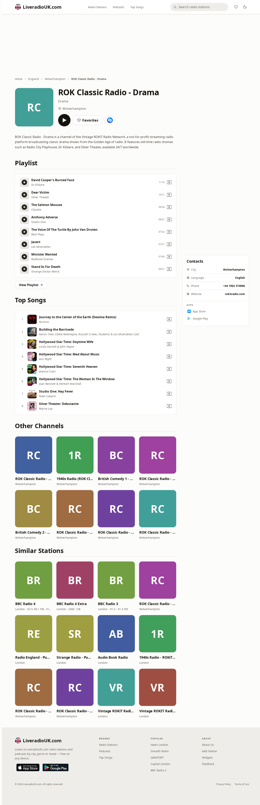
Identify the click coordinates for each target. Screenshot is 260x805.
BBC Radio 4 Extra (72, 603)
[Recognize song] (110, 120)
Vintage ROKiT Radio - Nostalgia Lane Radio (116, 711)
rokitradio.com (235, 294)
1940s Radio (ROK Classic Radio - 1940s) (75, 478)
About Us (208, 745)
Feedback (208, 764)
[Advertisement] (132, 46)
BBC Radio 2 (158, 770)
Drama (63, 101)
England (33, 79)
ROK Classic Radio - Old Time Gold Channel (116, 532)
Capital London (160, 764)
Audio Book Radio (113, 657)
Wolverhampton (55, 79)
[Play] (64, 120)
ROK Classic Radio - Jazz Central (33, 478)
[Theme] (245, 7)
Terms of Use (242, 784)
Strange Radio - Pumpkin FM (75, 657)
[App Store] (28, 767)
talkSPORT (157, 757)
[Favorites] (236, 7)
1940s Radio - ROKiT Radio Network (157, 657)
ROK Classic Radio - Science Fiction (157, 532)
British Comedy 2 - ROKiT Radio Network (33, 532)
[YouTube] (169, 182)
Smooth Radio (160, 751)
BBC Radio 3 (108, 603)
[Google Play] (55, 767)
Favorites (90, 120)
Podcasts (118, 7)
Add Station (209, 751)
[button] (33, 455)
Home (18, 79)
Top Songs (137, 7)
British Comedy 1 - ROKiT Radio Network (116, 478)
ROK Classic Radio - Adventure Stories (157, 478)
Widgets (207, 757)
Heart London (159, 745)
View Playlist (28, 285)
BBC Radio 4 (25, 603)
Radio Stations (97, 7)
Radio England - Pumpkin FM (33, 657)
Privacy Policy (223, 784)
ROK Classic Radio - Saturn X (75, 532)
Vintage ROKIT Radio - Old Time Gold (157, 711)
